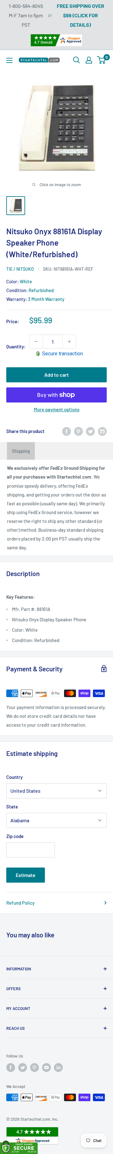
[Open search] (76, 60)
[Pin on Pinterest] (78, 431)
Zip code (15, 836)
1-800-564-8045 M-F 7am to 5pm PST (26, 15)
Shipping (21, 451)
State (12, 806)
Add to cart (56, 375)
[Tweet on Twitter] (90, 431)
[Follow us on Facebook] (10, 1067)
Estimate (25, 875)
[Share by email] (102, 431)
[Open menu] (9, 60)
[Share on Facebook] (66, 431)
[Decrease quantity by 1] (36, 341)
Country (14, 777)
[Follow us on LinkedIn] (58, 1067)
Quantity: (15, 346)
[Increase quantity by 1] (69, 341)
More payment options (56, 409)
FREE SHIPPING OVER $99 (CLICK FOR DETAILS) (80, 15)
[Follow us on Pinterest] (34, 1067)
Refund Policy (20, 903)
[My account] (89, 60)
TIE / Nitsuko (20, 269)
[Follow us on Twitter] (22, 1067)
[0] (101, 60)
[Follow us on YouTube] (46, 1067)
